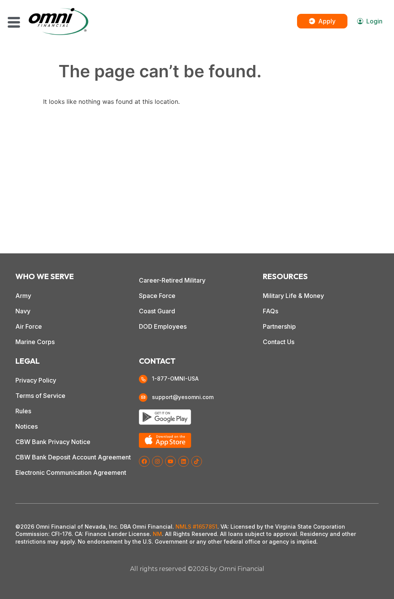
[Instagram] (157, 461)
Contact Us (278, 342)
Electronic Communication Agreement (70, 472)
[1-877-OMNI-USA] (143, 379)
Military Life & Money (293, 296)
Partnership (279, 326)
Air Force (28, 326)
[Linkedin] (183, 461)
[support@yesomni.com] (143, 397)
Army (23, 296)
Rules (23, 411)
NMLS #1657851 (196, 526)
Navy (22, 311)
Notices (26, 426)
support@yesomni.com (183, 397)
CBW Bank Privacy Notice (52, 442)
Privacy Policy (35, 380)
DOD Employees (163, 326)
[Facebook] (144, 461)
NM (157, 534)
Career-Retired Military (172, 280)
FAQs (270, 311)
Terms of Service (40, 395)
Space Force (157, 296)
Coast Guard (157, 311)
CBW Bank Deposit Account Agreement (73, 457)
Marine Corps (35, 342)
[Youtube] (170, 461)
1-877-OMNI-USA (175, 378)
